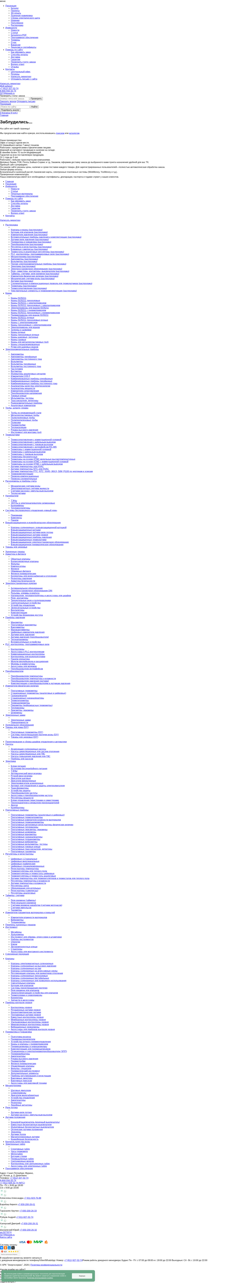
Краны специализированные (25, 344)
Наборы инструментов (22, 939)
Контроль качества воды (17, 1142)
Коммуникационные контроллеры (28, 654)
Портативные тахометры (23, 851)
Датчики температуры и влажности (28, 883)
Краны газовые (18, 339)
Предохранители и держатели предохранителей (35, 803)
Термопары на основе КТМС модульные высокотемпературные (43, 459)
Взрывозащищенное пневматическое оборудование (37, 544)
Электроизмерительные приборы (22, 349)
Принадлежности (19, 722)
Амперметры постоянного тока (26, 359)
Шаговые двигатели (21, 1090)
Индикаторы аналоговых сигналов (28, 374)
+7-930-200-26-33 (28, 1211)
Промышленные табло (22, 1159)
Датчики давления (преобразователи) (30, 637)
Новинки (15, 20)
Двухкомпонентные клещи (24, 947)
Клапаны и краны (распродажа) (27, 230)
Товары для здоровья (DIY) (24, 737)
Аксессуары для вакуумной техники (29, 1083)
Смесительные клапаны (23, 983)
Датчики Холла (18, 1134)
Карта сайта (6, 1237)
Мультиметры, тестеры (22, 398)
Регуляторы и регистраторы (19, 854)
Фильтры (15, 564)
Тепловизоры (17, 708)
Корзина (10, 113)
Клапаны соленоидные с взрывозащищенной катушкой (38, 527)
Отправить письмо (26, 101)
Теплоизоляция (18, 427)
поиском (60, 133)
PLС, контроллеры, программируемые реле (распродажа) (40, 254)
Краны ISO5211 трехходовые (25, 300)
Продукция (5, 104)
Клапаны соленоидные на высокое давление (33, 966)
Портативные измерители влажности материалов (36, 820)
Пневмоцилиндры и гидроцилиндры (29, 1046)
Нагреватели (11, 496)
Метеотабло (17, 1154)
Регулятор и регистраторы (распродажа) (31, 247)
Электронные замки (15, 715)
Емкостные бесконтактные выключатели (31, 1124)
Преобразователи (14, 671)
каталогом (74, 133)
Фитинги (15, 569)
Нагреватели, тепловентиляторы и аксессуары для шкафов (41, 595)
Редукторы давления (21, 578)
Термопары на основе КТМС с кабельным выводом (37, 464)
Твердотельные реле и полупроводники (31, 600)
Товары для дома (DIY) (17, 727)
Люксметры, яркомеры (22, 710)
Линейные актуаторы (21, 1105)
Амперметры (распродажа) (24, 259)
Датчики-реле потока (21, 1112)
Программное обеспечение (24, 37)
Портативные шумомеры (23, 832)
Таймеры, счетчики (14, 895)
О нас (14, 42)
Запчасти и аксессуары (22, 1000)
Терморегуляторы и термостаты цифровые (32, 873)
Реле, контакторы (19, 598)
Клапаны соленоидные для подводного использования (38, 980)
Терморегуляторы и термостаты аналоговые (33, 876)
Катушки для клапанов (22, 985)
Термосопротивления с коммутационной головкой (36, 439)
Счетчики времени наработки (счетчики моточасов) (36, 905)
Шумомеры (16, 713)
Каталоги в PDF (19, 35)
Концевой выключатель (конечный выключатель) (35, 1122)
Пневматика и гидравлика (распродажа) (31, 242)
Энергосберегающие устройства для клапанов (34, 993)
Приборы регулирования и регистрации (31, 1076)
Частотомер (17, 369)
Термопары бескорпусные (24, 457)
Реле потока (11, 1107)
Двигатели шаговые (21, 778)
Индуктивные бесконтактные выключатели (32, 1127)
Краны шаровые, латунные (24, 337)
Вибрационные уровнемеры (25, 1027)
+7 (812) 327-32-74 (9, 88)
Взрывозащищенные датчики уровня (29, 535)
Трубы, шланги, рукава (16, 408)
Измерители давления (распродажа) (29, 234)
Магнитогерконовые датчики (25, 1137)
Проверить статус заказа (23, 62)
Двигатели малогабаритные (25, 1095)
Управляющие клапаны (22, 1066)
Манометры (17, 622)
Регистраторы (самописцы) (24, 890)
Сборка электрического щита (25, 18)
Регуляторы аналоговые (23, 893)
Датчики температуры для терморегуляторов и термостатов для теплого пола (50, 878)
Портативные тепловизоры (24, 827)
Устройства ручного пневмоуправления (31, 1041)
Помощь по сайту (14, 198)
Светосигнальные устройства (26, 603)
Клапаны (9, 958)
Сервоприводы (18, 1093)
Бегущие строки (19, 1156)
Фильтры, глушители (21, 1068)
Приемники (16, 515)
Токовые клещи (18, 396)
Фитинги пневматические (23, 573)
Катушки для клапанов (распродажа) (29, 232)
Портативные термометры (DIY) (27, 732)
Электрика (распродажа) (23, 266)
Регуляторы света (20, 886)
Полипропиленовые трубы (24, 420)
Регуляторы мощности (22, 798)
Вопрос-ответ (17, 64)
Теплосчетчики (18, 493)
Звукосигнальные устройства (25, 608)
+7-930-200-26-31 (29, 1223)
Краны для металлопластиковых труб (29, 342)
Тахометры (16, 910)
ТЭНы (14, 500)
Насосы (9, 744)
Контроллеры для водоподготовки (28, 656)
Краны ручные (18, 332)
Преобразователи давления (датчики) (30, 681)
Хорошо (82, 1276)
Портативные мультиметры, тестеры (29, 844)
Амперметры (17, 354)
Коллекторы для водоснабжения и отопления (34, 576)
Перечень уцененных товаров (20, 925)
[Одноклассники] (5, 1247)
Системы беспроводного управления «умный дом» (31, 510)
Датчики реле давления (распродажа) (30, 239)
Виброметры (17, 920)
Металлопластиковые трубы (25, 415)
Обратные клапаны (20, 559)
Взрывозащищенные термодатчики (28, 540)
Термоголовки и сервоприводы (26, 995)
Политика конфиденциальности (46, 1265)
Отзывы (15, 67)
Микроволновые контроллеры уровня (30, 1024)
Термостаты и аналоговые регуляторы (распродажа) (37, 252)
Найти (34, 107)
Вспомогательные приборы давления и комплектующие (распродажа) (46, 237)
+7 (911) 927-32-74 (73, 1260)
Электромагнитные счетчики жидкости (30, 488)
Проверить (36, 98)
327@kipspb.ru (7, 93)
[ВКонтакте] (1, 1247)
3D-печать (16, 13)
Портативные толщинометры (25, 839)
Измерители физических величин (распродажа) (34, 276)
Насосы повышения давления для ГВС (30, 756)
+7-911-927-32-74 (24, 1217)
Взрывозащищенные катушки (26, 530)
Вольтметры (17, 361)
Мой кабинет (6, 86)
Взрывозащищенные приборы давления (31, 537)
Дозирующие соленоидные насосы (28, 749)
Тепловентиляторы (20, 508)
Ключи (14, 944)
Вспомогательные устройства (26, 642)
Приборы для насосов (22, 759)
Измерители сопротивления (25, 391)
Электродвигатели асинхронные (27, 783)
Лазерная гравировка (22, 15)
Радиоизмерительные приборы (26, 403)
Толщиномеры (18, 922)
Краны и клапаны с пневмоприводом (29, 1044)
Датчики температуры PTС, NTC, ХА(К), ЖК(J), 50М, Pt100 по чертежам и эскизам (52, 471)
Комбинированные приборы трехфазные (31, 381)
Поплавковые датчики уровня (26, 1015)
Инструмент (11, 927)
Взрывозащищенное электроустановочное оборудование (40, 542)
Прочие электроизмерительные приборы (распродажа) (38, 264)
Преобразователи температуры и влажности (33, 678)
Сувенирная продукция (17, 954)
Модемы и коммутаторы (23, 664)
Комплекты (16, 518)
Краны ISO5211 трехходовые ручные (29, 320)
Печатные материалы (22, 194)
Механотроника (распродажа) (26, 256)
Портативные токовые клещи (25, 846)
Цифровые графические (23, 864)
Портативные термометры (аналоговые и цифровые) (38, 815)
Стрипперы (16, 949)
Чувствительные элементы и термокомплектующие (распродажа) (44, 291)
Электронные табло (15, 1144)
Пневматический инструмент (25, 1071)
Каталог (15, 8)
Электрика (10, 761)
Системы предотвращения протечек (29, 988)
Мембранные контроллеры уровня (28, 1019)
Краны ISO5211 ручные (22, 317)
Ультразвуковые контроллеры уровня (30, 1022)
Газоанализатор (19, 695)
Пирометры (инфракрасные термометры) (32, 705)
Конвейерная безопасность (24, 1139)
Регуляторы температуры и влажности (30, 881)
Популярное (17, 23)
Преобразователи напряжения (26, 393)
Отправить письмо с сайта (24, 79)
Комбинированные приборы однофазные (32, 378)
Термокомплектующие (22, 474)
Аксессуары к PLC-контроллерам (27, 652)
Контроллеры (17, 649)
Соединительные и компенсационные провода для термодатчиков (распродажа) (51, 283)
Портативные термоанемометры (27, 822)
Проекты (15, 10)
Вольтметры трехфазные (23, 364)
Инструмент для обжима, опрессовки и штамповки (36, 937)
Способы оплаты (19, 54)
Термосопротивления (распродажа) (29, 288)
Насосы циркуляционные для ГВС (28, 754)
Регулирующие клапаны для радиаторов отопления (37, 973)
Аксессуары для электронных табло (29, 1166)
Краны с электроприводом (24, 322)
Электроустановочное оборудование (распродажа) (36, 269)
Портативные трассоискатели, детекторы (31, 849)
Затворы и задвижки (21, 330)
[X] (13, 1247)
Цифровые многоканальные (25, 861)
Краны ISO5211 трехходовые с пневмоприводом (35, 313)
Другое (14, 805)
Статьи (14, 32)
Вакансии (15, 45)
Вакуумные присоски (21, 1080)
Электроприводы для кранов (25, 327)
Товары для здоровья (16, 547)
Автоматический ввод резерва (26, 773)
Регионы (15, 74)
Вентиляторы (17, 610)
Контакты (10, 215)
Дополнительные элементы (25, 1073)
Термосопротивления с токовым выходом (32, 444)
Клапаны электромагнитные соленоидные (32, 963)
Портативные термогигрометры (27, 817)
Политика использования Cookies (40, 1278)
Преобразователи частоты (24, 793)
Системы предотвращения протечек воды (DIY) (35, 734)
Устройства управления (23, 605)
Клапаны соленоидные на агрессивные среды (34, 971)
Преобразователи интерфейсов (27, 669)
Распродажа (17, 25)
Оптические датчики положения (27, 1129)
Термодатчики (12, 435)
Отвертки (15, 942)
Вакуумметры (18, 627)
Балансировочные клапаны (25, 561)
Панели (14, 520)
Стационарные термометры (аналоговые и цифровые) (38, 693)
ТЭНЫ (14, 771)
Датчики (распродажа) (22, 281)
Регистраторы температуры (25, 868)
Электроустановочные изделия (21, 583)
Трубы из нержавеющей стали (26, 413)
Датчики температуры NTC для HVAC (30, 469)
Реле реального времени (23, 903)
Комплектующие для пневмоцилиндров (31, 1049)
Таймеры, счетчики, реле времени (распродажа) (35, 274)
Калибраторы (17, 807)
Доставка (15, 57)
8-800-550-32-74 (8, 91)
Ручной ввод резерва (21, 776)
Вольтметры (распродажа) (24, 261)
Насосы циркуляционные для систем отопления (35, 751)
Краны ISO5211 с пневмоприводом (28, 310)
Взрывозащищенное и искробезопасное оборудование (33, 522)
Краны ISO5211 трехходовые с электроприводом (35, 305)
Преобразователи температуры (27, 676)
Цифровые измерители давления (28, 632)
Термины (15, 40)
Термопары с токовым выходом (27, 454)
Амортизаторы (18, 1056)
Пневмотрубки (18, 425)
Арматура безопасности (23, 581)
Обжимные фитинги (21, 571)
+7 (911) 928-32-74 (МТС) (12, 1183)
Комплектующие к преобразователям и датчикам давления (40, 683)
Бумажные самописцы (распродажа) (29, 249)
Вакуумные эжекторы (21, 1078)
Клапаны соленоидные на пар (26, 968)
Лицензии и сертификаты (23, 47)
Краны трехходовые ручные (25, 335)
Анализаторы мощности (23, 388)
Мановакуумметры (20, 630)
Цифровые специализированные (27, 866)
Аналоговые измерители (23, 405)
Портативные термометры (24, 691)
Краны (8, 293)
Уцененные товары (15, 551)
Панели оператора (20, 659)
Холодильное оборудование (19, 725)
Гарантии (15, 59)
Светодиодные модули (22, 1161)
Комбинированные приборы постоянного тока (34, 383)
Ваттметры (16, 371)
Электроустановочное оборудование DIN (31, 591)
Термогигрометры (20, 700)
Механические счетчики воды (25, 486)
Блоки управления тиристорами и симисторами (35, 800)
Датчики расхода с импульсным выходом (31, 1115)
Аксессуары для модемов (24, 666)
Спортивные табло (20, 1149)
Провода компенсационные (25, 476)
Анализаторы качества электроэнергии (30, 386)
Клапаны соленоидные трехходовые (29, 976)
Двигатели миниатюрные (23, 781)
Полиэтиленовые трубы (23, 418)
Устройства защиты (20, 790)
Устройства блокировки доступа (27, 615)
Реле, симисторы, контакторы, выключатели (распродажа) (40, 271)
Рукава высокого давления (24, 430)
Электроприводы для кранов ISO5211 (30, 308)
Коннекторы (17, 998)
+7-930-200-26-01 (26, 1204)
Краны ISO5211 (18, 298)
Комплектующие (19, 612)
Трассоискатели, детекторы (24, 400)
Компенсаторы (18, 566)
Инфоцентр (11, 186)
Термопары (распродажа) (24, 286)
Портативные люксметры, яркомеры (29, 829)
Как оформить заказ (21, 52)
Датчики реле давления (23, 634)
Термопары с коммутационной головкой (31, 449)
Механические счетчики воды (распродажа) (33, 278)
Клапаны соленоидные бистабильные (30, 978)
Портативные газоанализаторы (27, 837)
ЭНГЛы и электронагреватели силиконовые (33, 503)
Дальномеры (17, 934)
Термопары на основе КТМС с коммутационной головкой (39, 461)
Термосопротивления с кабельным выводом (33, 442)
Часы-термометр (19, 1151)
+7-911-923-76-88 (32, 1198)
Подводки (16, 422)
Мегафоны (16, 932)
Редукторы (16, 1102)
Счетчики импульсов (21, 907)
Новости (15, 30)
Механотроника (13, 1085)
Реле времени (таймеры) (23, 900)
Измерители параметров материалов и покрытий (30, 912)
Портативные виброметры (24, 842)
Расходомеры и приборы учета (21, 481)
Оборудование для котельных (26, 888)
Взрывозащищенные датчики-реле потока (32, 532)
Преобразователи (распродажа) (27, 244)
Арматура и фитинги (15, 554)
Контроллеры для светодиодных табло (30, 1163)
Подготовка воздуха (21, 1037)
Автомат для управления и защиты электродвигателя (38, 785)
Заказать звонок (8, 101)
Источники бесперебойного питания (29, 768)
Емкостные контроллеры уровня (27, 1017)
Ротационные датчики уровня (26, 1010)
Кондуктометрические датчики (26, 1012)
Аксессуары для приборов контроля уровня (33, 1029)
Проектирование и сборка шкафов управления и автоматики (36, 742)
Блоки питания (18, 766)
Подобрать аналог (10, 110)
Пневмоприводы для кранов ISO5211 (29, 315)
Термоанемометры (20, 703)
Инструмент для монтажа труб (26, 432)
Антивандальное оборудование (27, 588)
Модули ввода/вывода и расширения (29, 661)
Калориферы (17, 505)
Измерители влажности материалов (29, 917)
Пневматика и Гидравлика (18, 1032)
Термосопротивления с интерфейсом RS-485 (34, 447)
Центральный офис (20, 72)
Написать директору (21, 76)
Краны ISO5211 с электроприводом (28, 303)
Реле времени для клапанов (25, 990)
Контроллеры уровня (21, 1007)
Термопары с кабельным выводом (28, 452)
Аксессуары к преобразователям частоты (32, 795)
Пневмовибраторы (20, 1054)
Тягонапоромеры (19, 639)
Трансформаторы (20, 788)
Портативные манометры (24, 625)
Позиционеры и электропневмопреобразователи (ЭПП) (39, 1051)
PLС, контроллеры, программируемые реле (27, 644)
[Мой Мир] (9, 1247)
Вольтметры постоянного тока (26, 366)
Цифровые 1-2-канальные (24, 859)
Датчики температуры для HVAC (27, 466)
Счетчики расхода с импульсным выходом (32, 491)
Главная (4, 115)
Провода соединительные (24, 479)
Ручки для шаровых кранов (24, 347)
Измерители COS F (20, 376)
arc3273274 (6, 1232)
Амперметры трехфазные (24, 356)
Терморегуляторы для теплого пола (29, 871)
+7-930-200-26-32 (28, 1230)
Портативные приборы (17, 810)
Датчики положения (15, 1117)
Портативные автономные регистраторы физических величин (42, 825)
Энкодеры (16, 1132)
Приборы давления (15, 617)
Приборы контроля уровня (18, 1002)
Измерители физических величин (22, 686)
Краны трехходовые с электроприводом (31, 325)
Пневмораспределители (23, 1039)
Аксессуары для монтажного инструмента (32, 951)
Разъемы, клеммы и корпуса (25, 593)
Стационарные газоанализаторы (27, 698)
